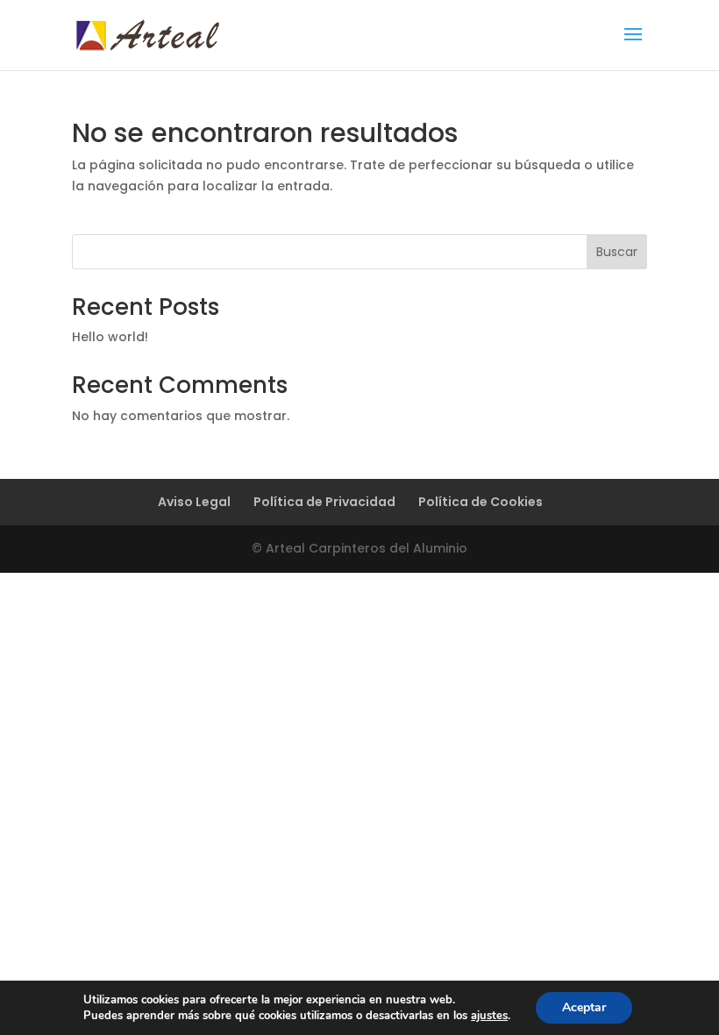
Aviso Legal (194, 501)
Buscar (616, 252)
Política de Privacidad (324, 501)
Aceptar (584, 1007)
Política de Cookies (480, 501)
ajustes (489, 1016)
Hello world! (110, 337)
